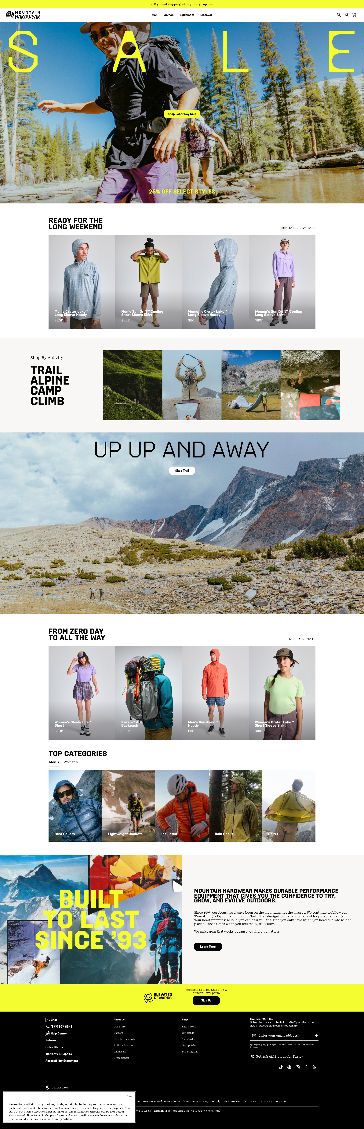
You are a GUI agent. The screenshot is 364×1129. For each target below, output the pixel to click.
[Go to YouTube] (314, 1069)
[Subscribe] (316, 1035)
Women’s (71, 762)
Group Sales (189, 1045)
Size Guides (188, 1039)
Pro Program (190, 1051)
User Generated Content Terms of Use (165, 1101)
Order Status (54, 1047)
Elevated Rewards (124, 1039)
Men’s (54, 762)
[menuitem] (155, 15)
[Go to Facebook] (306, 1069)
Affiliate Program (124, 1045)
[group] (206, 991)
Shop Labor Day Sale (182, 114)
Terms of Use (293, 1045)
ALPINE (50, 380)
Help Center (59, 1033)
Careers (118, 1033)
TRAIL (46, 370)
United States (60, 1087)
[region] (69, 1107)
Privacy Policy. (62, 1119)
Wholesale (120, 1051)
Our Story (120, 1026)
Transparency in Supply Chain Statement (216, 1101)
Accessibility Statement (62, 1061)
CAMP (46, 390)
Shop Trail (182, 470)
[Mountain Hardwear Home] (23, 15)
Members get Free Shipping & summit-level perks (206, 991)
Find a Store (189, 1026)
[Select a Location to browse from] (48, 1087)
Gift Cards (188, 1033)
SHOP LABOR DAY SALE (297, 228)
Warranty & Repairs (59, 1054)
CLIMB (47, 401)
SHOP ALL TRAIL (302, 638)
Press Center (121, 1058)
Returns (51, 1040)
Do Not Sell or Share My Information (265, 1101)
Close (130, 1096)
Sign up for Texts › (276, 1056)
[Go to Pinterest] (289, 1069)
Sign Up (206, 1000)
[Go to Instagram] (297, 1069)
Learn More (208, 946)
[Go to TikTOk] (281, 1069)
